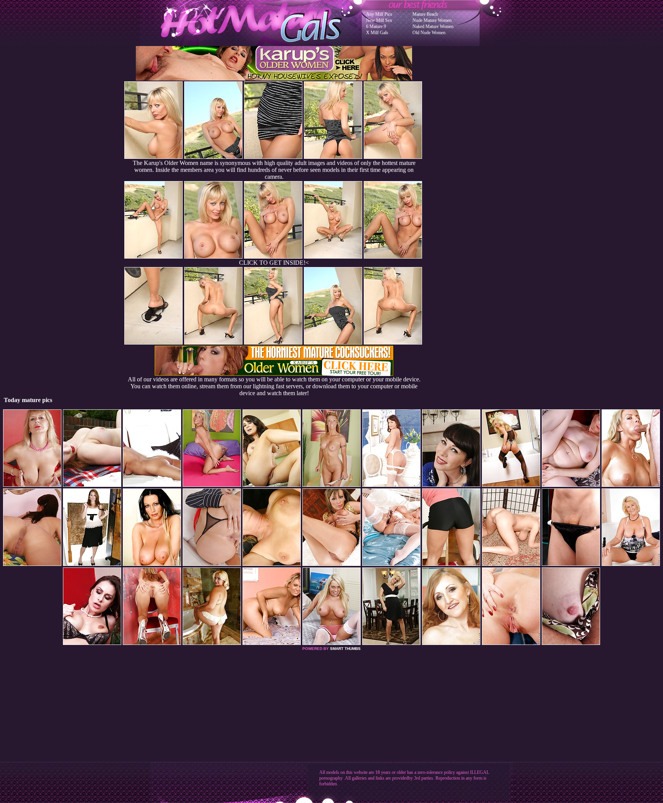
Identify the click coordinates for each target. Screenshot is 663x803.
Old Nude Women (428, 32)
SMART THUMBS (345, 648)
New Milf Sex (379, 20)
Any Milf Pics (379, 14)
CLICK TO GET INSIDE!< (274, 262)
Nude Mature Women (432, 20)
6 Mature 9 (376, 26)
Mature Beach (425, 14)
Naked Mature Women (433, 26)
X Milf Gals (377, 32)
